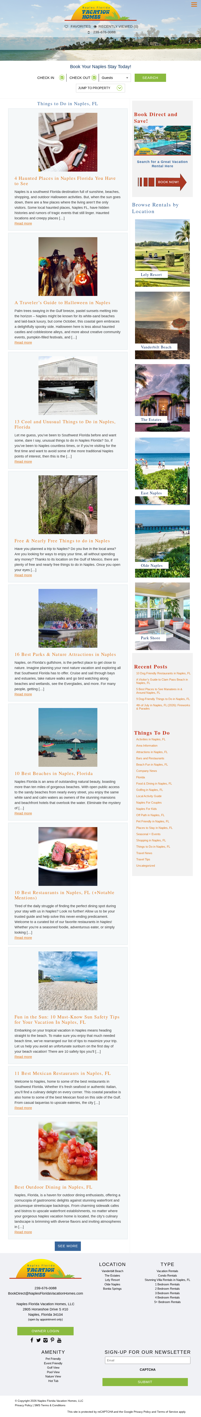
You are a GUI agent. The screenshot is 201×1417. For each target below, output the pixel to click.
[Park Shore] (162, 650)
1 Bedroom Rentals (167, 1284)
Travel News (144, 853)
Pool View (53, 1372)
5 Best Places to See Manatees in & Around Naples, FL (159, 690)
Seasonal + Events (148, 834)
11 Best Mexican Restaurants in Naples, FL (63, 1073)
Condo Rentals (167, 1275)
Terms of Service (167, 1411)
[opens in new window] (31, 1340)
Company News (146, 770)
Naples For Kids (146, 808)
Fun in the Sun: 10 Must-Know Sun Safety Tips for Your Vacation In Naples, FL (67, 1019)
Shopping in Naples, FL (151, 840)
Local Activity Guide (149, 796)
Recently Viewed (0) (118, 26)
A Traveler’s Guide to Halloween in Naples (63, 302)
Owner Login (45, 1331)
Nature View (53, 1376)
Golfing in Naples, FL (149, 789)
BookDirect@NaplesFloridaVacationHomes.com (45, 1293)
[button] (195, 7)
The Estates (112, 1275)
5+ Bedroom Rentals (167, 1302)
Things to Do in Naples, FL (153, 846)
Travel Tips (143, 859)
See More (68, 1246)
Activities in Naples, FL (150, 739)
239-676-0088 (104, 32)
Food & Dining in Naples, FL (154, 783)
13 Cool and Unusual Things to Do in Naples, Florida (65, 424)
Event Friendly (53, 1363)
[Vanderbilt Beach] (162, 359)
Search (150, 78)
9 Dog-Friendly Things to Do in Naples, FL (163, 699)
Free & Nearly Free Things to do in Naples (62, 540)
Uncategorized (145, 865)
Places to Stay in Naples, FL (154, 827)
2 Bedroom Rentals (167, 1288)
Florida (140, 777)
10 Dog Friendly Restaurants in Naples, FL (163, 673)
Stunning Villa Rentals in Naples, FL (167, 1279)
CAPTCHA (148, 1369)
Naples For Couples (149, 802)
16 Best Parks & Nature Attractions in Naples (65, 654)
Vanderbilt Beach (112, 1271)
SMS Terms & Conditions (49, 1405)
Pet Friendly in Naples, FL (152, 821)
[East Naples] (162, 505)
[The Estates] (162, 431)
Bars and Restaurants (150, 758)
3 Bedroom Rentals (167, 1293)
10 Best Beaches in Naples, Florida (54, 773)
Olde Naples (112, 1284)
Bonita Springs (112, 1288)
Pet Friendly (53, 1358)
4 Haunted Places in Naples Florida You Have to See (65, 181)
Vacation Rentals (167, 1271)
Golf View (53, 1367)
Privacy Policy (23, 1405)
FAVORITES (81, 26)
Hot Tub (53, 1381)
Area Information (146, 745)
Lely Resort (112, 1279)
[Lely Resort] (162, 286)
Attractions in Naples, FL (152, 752)
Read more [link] (23, 223)
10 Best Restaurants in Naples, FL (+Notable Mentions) (65, 895)
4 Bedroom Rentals (167, 1297)
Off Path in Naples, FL (150, 815)
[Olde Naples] (162, 577)
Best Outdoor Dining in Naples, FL (54, 1187)
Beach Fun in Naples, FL (152, 764)
